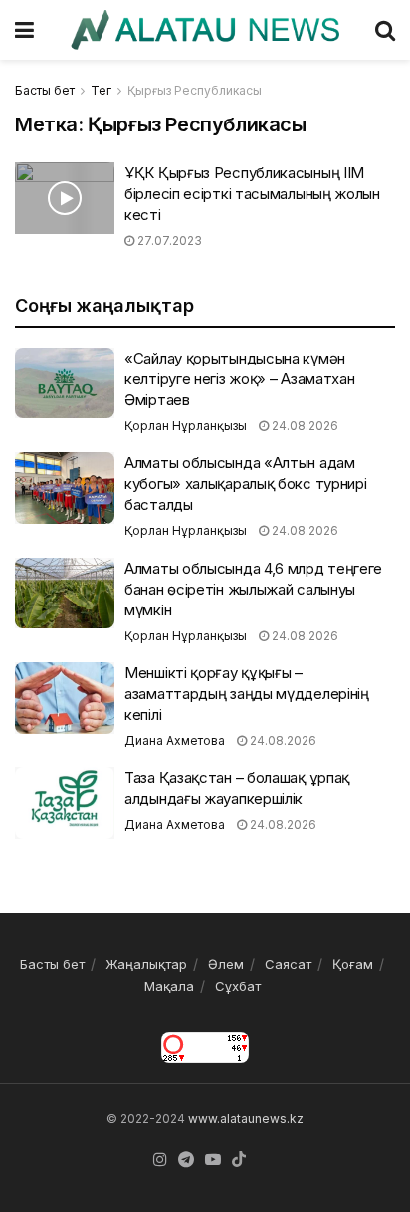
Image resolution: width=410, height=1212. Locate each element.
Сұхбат (238, 986)
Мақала (169, 986)
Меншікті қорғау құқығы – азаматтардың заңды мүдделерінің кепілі (246, 693)
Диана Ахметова (174, 740)
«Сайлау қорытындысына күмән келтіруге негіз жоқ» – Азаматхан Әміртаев (239, 379)
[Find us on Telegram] (186, 1160)
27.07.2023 (168, 240)
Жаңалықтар (146, 964)
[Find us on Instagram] (160, 1160)
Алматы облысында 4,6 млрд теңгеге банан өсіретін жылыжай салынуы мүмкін (253, 589)
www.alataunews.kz (246, 1118)
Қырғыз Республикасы (194, 90)
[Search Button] (385, 30)
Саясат (288, 964)
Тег (101, 90)
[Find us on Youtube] (213, 1160)
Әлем (226, 964)
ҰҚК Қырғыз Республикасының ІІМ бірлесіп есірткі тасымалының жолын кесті (252, 193)
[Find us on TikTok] (239, 1160)
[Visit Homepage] (204, 30)
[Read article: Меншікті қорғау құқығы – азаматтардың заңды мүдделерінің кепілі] (64, 698)
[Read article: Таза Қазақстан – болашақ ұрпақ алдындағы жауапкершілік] (64, 803)
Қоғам (352, 964)
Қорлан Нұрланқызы (185, 425)
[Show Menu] (24, 30)
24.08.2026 (303, 425)
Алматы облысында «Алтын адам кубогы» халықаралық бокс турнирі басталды (245, 483)
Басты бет (45, 90)
